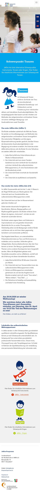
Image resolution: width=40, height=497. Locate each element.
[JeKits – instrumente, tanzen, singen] (11, 3)
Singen (20, 422)
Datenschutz (5, 477)
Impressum (4, 475)
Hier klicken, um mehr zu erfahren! (14, 314)
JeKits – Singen (22, 433)
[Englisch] (37, 17)
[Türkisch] (37, 26)
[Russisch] (37, 21)
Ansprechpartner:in (7, 470)
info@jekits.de (10, 468)
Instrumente (20, 384)
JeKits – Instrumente (22, 395)
